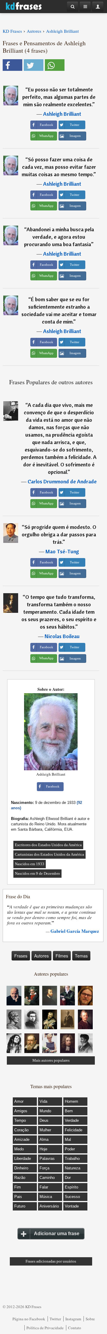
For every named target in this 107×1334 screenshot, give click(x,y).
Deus (44, 1120)
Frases (20, 956)
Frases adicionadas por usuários (51, 1261)
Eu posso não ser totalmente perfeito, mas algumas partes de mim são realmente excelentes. (58, 97)
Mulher (45, 1130)
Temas (81, 956)
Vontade (72, 1206)
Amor (18, 1101)
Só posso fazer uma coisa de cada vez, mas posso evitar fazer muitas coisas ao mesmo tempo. (59, 167)
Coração (21, 1130)
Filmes (62, 956)
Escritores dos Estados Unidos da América (48, 845)
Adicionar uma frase (56, 1233)
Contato (74, 1327)
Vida (43, 1101)
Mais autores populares (51, 1060)
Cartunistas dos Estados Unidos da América (49, 854)
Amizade (21, 1139)
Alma (44, 1139)
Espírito (71, 1187)
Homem (71, 1101)
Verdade (72, 1120)
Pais (18, 1196)
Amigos (20, 1111)
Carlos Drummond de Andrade (62, 481)
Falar (44, 1187)
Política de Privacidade (45, 1327)
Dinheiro (21, 1168)
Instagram (73, 1318)
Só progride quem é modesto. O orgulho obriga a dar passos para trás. (59, 534)
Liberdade (22, 1158)
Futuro (19, 1206)
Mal (68, 1139)
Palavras (47, 1158)
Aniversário (49, 1206)
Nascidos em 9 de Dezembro (37, 873)
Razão (19, 1177)
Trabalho (72, 1158)
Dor (68, 1177)
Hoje (43, 1149)
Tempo (20, 1120)
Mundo (45, 1111)
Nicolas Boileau (62, 636)
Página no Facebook (28, 1318)
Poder (70, 1149)
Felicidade (73, 1130)
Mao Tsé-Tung (62, 551)
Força (44, 1168)
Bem (69, 1111)
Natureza (72, 1168)
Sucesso (72, 1196)
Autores (41, 956)
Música (46, 1196)
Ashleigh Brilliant (62, 113)
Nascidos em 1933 (29, 864)
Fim (17, 1187)
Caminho (47, 1177)
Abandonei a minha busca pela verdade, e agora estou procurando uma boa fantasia (59, 237)
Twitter (55, 1318)
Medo (19, 1149)
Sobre (90, 1318)
